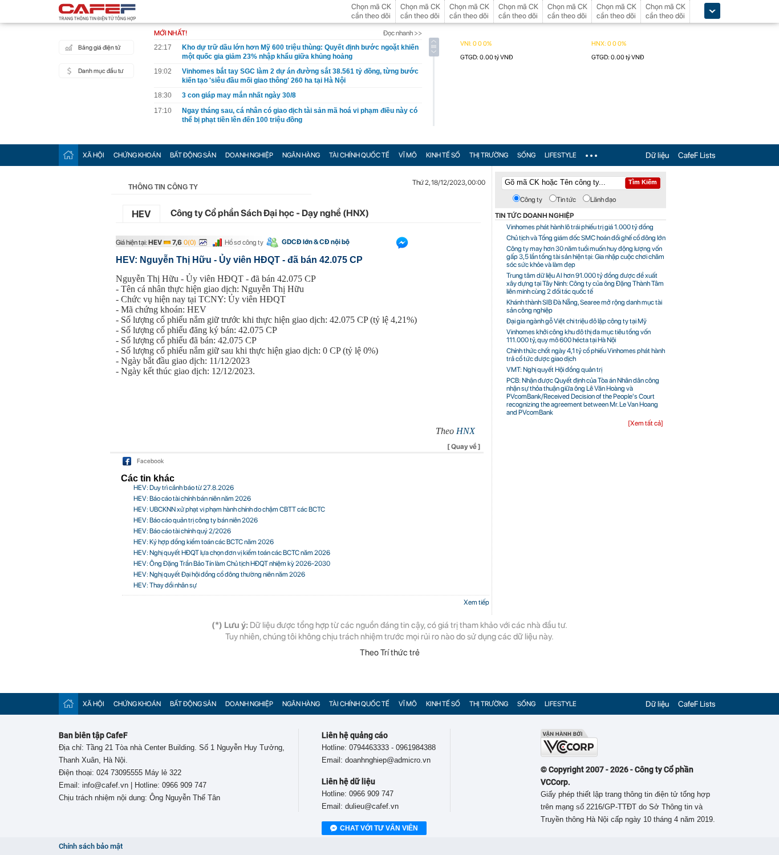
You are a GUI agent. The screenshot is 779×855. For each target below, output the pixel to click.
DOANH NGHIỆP (249, 155)
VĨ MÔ (408, 155)
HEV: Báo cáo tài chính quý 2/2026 (182, 531)
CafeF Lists (697, 155)
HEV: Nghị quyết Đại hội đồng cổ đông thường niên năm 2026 (219, 574)
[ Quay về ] (464, 447)
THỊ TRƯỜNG (488, 155)
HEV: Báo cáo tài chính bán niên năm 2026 (192, 499)
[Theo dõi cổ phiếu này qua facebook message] (402, 245)
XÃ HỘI (93, 155)
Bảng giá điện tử (99, 47)
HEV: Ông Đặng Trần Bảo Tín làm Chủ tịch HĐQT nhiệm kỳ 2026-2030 (231, 564)
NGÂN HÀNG (301, 155)
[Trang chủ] (68, 155)
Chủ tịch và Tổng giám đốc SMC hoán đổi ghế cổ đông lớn (586, 238)
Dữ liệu (657, 155)
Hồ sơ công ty (244, 242)
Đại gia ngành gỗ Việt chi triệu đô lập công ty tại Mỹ (576, 321)
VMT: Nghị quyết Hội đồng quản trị (554, 370)
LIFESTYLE (561, 155)
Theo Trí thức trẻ (390, 652)
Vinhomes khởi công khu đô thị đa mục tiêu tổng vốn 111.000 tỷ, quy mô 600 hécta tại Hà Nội (578, 336)
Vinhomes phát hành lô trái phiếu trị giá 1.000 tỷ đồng (580, 227)
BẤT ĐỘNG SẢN (193, 155)
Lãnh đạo (603, 200)
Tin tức (566, 200)
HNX (465, 431)
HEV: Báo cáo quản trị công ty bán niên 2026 (195, 520)
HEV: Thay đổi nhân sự (165, 585)
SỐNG (526, 155)
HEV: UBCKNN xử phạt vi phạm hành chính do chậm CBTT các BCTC (229, 509)
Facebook (150, 461)
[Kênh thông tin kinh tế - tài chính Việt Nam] (97, 13)
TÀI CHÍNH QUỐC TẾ (359, 155)
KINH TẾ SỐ (443, 155)
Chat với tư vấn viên (379, 828)
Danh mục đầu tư (100, 71)
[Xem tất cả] (645, 423)
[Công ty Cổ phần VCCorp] (569, 754)
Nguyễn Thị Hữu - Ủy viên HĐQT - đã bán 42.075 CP (216, 278)
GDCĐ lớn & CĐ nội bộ (316, 242)
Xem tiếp (476, 602)
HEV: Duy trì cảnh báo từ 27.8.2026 (183, 488)
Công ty (531, 200)
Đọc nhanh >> (402, 33)
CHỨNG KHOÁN (137, 155)
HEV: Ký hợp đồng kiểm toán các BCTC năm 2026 (203, 542)
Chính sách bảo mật (91, 846)
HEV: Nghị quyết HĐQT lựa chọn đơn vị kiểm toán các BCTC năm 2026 (231, 553)
